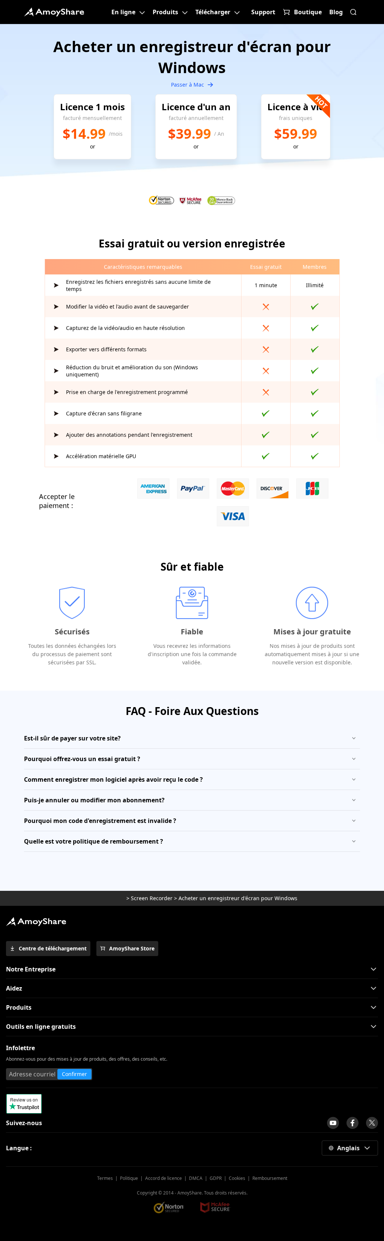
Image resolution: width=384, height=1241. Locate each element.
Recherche (353, 12)
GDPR (216, 1178)
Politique (129, 1178)
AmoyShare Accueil (36, 921)
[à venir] (333, 1123)
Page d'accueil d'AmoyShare (54, 11)
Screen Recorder (151, 898)
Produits (165, 12)
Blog (336, 12)
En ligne (123, 12)
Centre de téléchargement (53, 948)
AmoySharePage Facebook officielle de (352, 1123)
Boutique (308, 12)
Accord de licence (163, 1178)
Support (263, 12)
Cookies (237, 1178)
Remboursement (269, 1178)
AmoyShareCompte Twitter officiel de (372, 1123)
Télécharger (212, 12)
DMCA (195, 1178)
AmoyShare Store (131, 948)
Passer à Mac (187, 84)
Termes (105, 1178)
